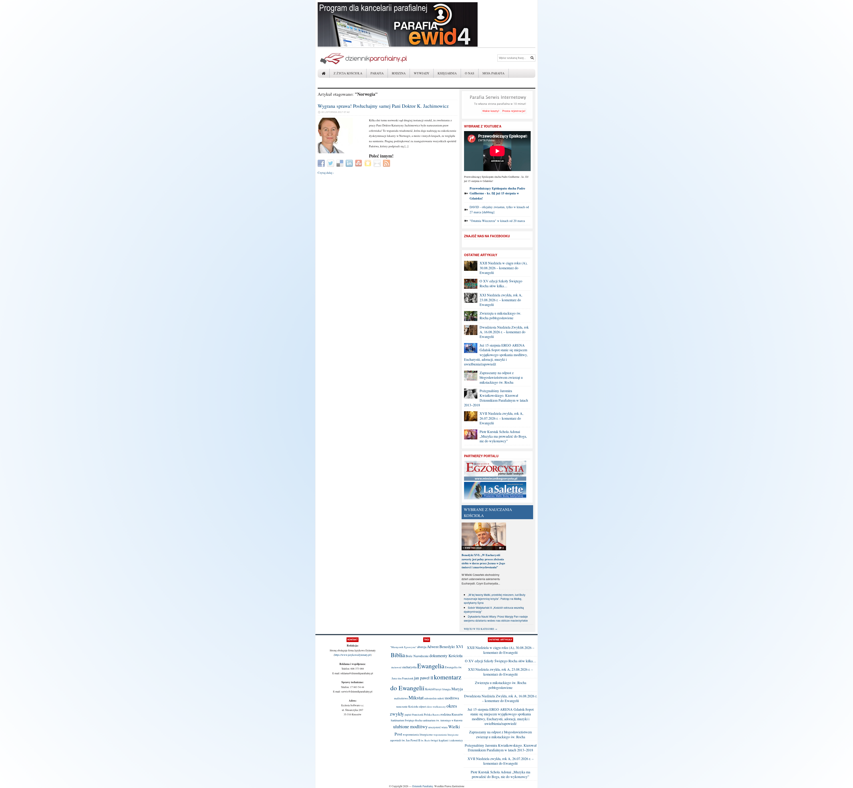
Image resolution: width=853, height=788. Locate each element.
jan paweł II (423, 677)
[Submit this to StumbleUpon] (359, 163)
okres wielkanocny (436, 706)
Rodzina (399, 73)
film (399, 678)
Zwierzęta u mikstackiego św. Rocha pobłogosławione (500, 315)
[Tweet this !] (331, 163)
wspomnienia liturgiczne (418, 734)
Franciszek (407, 678)
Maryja (457, 688)
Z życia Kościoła (348, 73)
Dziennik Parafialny (422, 786)
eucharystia (409, 667)
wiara (444, 727)
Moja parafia (493, 73)
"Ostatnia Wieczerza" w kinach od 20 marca (497, 221)
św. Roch (425, 740)
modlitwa (452, 698)
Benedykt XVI (451, 646)
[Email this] (378, 163)
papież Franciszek (414, 714)
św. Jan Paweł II (411, 740)
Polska (428, 714)
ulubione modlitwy (410, 726)
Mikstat (416, 697)
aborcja (421, 647)
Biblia (398, 655)
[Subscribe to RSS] (387, 163)
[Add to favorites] (368, 163)
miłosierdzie (430, 698)
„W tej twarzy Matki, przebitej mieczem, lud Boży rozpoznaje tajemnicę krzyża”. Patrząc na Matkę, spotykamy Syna (494, 598)
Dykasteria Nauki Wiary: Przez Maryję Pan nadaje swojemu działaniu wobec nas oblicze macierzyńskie (496, 618)
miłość (440, 698)
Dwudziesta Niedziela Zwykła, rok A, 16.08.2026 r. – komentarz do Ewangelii (504, 332)
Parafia (377, 73)
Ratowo (436, 714)
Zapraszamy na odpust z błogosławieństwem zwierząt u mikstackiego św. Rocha (501, 377)
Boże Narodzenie (417, 656)
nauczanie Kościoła (407, 706)
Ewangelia (430, 665)
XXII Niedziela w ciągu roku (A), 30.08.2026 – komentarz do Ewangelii (503, 268)
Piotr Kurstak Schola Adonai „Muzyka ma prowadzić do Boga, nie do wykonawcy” (503, 436)
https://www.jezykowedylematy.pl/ (353, 654)
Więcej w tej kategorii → (480, 628)
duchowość (396, 667)
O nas (469, 73)
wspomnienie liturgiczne (445, 734)
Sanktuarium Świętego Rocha (406, 720)
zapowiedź (395, 740)
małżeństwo (401, 698)
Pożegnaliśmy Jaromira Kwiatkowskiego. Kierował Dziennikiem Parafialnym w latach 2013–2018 (496, 397)
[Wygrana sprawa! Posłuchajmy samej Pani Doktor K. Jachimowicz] (342, 152)
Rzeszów (457, 714)
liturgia (446, 689)
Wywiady (421, 73)
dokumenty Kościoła (445, 655)
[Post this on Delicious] (340, 163)
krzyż (438, 689)
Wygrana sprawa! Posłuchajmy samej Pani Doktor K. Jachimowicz (383, 106)
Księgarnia (447, 73)
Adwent (433, 646)
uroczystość (434, 727)
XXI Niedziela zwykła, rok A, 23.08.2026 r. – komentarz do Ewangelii (501, 300)
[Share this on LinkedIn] (350, 163)
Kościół (430, 689)
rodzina (445, 714)
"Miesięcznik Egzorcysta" (403, 647)
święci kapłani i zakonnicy (446, 740)
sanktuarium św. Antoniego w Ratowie (442, 720)
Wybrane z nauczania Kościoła (488, 512)
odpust (422, 706)
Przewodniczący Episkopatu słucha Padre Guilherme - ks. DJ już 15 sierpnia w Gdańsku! (497, 193)
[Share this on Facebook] (322, 163)
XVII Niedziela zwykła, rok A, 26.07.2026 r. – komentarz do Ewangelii (501, 418)
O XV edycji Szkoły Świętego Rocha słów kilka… (501, 283)
